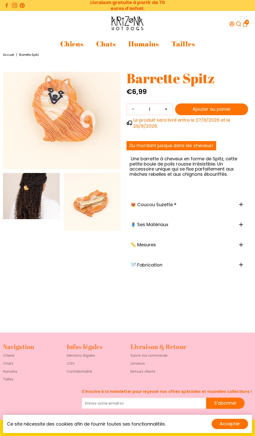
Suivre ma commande (149, 356)
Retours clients (142, 372)
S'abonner (225, 403)
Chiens (71, 44)
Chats (106, 44)
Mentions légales (81, 356)
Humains (143, 44)
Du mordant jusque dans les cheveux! (171, 145)
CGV (70, 364)
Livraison (137, 364)
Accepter (230, 424)
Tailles (183, 44)
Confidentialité (79, 372)
